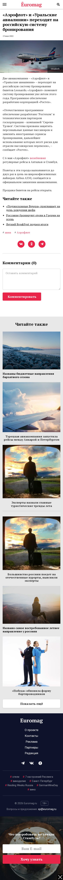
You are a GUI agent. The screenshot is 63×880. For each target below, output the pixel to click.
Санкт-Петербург (40, 781)
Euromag (31, 4)
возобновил (38, 158)
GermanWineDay (47, 785)
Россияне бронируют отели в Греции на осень (33, 217)
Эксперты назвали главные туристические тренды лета (31, 504)
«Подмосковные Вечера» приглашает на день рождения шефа (33, 208)
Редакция (31, 753)
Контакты (31, 736)
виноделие (18, 781)
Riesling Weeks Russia (19, 785)
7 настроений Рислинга (38, 776)
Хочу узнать (32, 859)
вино (31, 789)
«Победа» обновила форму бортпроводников (31, 692)
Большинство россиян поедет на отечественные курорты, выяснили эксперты (31, 577)
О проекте (31, 730)
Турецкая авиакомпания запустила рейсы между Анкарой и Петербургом (31, 438)
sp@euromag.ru (47, 809)
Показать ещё (31, 703)
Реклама (31, 741)
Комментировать (22, 296)
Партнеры (31, 747)
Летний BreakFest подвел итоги (27, 224)
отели (14, 776)
